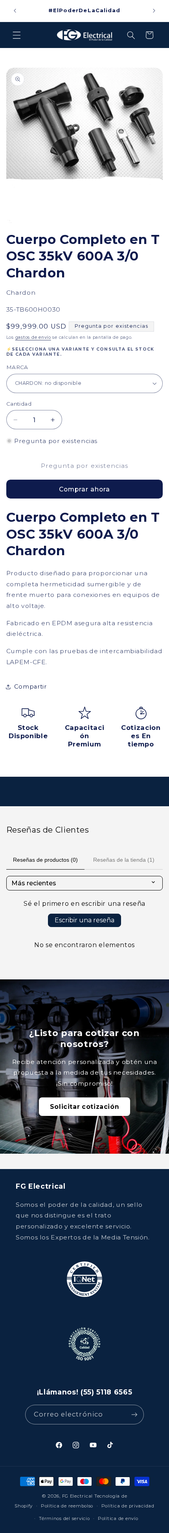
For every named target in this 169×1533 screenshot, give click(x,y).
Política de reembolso (67, 1506)
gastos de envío (33, 337)
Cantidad (18, 404)
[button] (16, 35)
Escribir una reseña (84, 920)
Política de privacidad (127, 1506)
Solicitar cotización (84, 1106)
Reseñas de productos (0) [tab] (45, 860)
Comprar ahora (84, 489)
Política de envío (118, 1518)
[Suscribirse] (134, 1414)
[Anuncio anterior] (15, 10)
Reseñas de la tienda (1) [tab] (123, 860)
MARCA (17, 367)
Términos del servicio (64, 1518)
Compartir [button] (30, 686)
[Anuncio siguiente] (154, 10)
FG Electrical (77, 1496)
